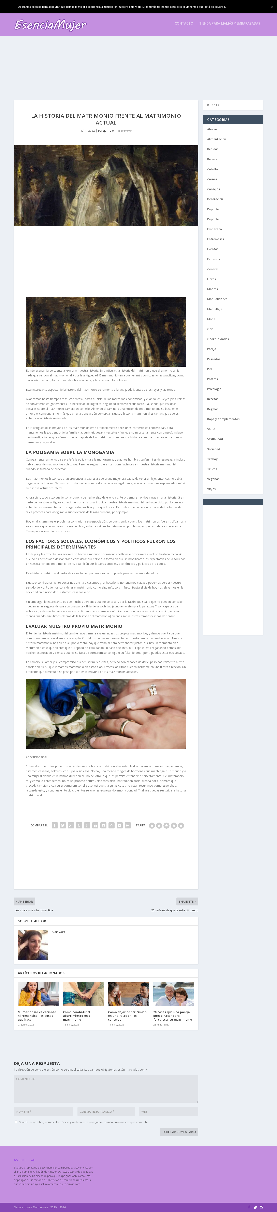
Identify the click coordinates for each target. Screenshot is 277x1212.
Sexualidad (215, 439)
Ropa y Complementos (223, 419)
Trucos (212, 469)
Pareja (102, 130)
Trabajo (213, 459)
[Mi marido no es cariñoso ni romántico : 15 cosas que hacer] (38, 994)
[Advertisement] (135, 63)
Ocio (210, 329)
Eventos (212, 249)
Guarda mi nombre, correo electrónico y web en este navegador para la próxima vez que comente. (83, 1122)
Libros (211, 279)
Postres (212, 379)
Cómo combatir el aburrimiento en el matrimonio (77, 1015)
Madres (212, 289)
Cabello (212, 169)
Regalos (212, 409)
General (212, 269)
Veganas (213, 479)
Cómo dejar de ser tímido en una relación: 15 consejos (127, 1015)
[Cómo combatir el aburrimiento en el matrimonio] (83, 994)
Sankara (59, 932)
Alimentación (216, 139)
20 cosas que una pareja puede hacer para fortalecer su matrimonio (172, 1015)
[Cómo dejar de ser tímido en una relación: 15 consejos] (128, 994)
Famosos (213, 259)
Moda (211, 319)
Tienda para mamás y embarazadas (229, 24)
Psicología (214, 389)
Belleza (212, 159)
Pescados (213, 359)
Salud (211, 429)
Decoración (215, 199)
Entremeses (215, 239)
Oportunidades (218, 339)
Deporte (213, 209)
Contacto (184, 24)
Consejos (213, 189)
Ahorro (212, 129)
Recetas (212, 399)
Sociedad (213, 449)
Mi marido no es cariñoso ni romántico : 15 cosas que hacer (37, 1015)
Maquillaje (214, 309)
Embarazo (214, 229)
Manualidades (217, 299)
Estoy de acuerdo (243, 6)
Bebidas (212, 149)
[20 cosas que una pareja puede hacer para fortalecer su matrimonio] (173, 994)
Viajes (211, 489)
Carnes (212, 179)
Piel (209, 369)
